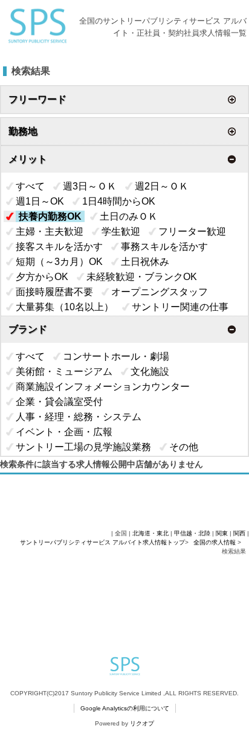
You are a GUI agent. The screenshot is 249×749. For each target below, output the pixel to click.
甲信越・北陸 (192, 533)
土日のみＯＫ (129, 216)
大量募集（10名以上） (65, 307)
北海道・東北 (150, 533)
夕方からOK (42, 277)
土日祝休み (145, 262)
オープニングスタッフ (159, 292)
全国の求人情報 (215, 542)
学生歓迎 (121, 231)
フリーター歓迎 (192, 231)
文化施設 (150, 371)
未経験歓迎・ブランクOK (141, 277)
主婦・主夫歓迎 (49, 231)
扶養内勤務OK (50, 216)
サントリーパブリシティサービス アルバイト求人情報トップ (102, 542)
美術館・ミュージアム (64, 371)
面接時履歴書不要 (54, 292)
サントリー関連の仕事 (180, 307)
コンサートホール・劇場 (116, 356)
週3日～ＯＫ (90, 186)
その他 (183, 447)
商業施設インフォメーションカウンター (103, 386)
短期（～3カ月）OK (59, 262)
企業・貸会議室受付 (59, 402)
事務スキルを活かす (164, 246)
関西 (239, 533)
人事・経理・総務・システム (78, 417)
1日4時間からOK (118, 201)
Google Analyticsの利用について (124, 708)
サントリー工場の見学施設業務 (83, 447)
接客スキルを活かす (59, 246)
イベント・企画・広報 (64, 432)
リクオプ (142, 723)
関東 (222, 533)
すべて (30, 186)
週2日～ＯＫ (162, 186)
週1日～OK (40, 201)
